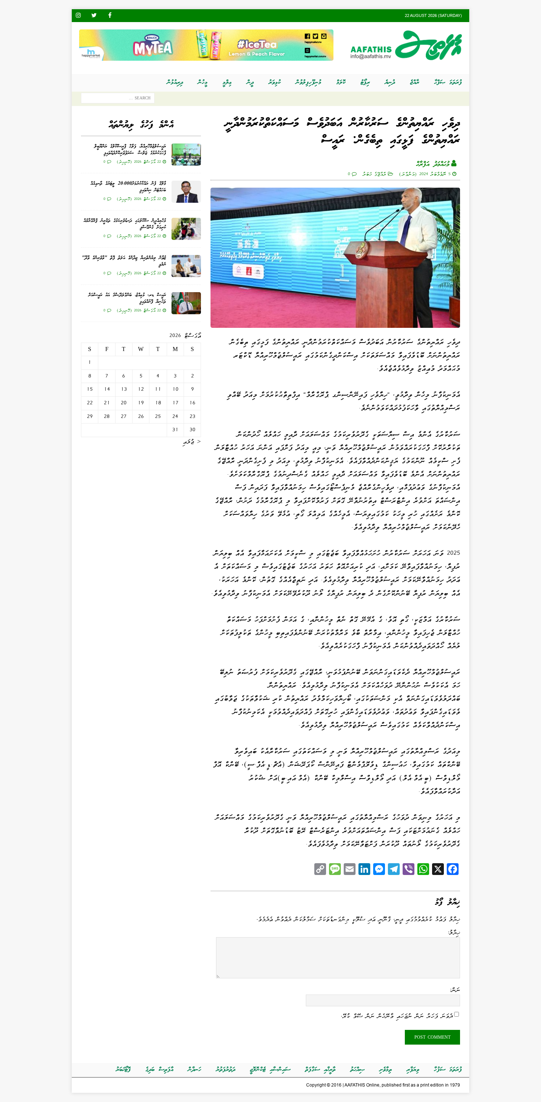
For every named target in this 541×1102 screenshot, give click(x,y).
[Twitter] (94, 15)
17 (175, 403)
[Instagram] (78, 15)
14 (107, 389)
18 (158, 403)
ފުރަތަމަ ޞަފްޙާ (448, 83)
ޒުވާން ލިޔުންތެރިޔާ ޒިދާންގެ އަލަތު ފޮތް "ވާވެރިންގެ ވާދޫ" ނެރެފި (124, 261)
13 (124, 389)
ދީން (250, 83)
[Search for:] (118, 99)
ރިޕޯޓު (365, 83)
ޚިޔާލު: (453, 932)
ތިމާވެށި (385, 1070)
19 (141, 403)
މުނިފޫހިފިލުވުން (308, 83)
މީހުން (203, 83)
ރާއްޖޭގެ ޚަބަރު (374, 174)
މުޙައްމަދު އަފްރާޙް (432, 164)
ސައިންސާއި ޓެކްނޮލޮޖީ (270, 1070)
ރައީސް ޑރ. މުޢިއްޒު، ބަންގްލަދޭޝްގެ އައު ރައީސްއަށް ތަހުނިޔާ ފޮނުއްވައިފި (127, 298)
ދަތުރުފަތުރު (225, 1070)
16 (192, 403)
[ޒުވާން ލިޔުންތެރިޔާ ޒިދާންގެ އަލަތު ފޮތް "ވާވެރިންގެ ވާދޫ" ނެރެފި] (186, 266)
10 (175, 389)
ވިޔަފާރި (413, 1070)
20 (124, 403)
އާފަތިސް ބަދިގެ (159, 1070)
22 (90, 403)
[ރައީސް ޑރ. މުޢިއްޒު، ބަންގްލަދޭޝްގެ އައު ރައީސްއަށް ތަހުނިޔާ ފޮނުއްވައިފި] (186, 303)
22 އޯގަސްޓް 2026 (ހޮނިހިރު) (139, 161)
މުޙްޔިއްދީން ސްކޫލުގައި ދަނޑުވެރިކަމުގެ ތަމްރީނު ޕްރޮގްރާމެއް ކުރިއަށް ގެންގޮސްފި (125, 224)
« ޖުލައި (192, 441)
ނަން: (454, 990)
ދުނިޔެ (390, 83)
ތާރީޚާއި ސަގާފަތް (320, 1070)
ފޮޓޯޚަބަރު (123, 1070)
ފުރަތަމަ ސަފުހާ (448, 1070)
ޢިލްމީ (227, 83)
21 (107, 403)
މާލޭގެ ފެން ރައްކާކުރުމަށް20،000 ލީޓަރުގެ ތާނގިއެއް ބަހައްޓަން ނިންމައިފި (128, 187)
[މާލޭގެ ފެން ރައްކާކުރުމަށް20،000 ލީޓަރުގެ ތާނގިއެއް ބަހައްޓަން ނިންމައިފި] (186, 192)
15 (89, 389)
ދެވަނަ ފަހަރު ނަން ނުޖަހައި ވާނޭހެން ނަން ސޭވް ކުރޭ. (397, 1016)
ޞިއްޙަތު (357, 1070)
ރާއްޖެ (414, 83)
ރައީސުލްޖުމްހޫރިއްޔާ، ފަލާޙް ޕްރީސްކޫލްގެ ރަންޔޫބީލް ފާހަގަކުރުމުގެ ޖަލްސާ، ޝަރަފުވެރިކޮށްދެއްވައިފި (130, 150)
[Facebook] (109, 15)
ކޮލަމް (341, 83)
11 (158, 389)
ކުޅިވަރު (275, 83)
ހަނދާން (194, 1070)
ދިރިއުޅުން (175, 83)
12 (141, 389)
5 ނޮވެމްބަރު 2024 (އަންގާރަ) (424, 174)
